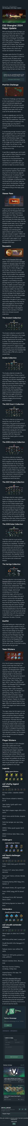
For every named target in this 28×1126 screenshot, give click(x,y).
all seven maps (14, 264)
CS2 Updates (12, 6)
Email (15, 1040)
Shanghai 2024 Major (14, 79)
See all (22, 1065)
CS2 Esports (6, 1030)
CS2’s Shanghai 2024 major (13, 978)
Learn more (14, 1121)
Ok (14, 1123)
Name (6, 1040)
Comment (7, 1044)
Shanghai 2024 (6, 581)
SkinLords (5, 6)
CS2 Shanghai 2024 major (15, 259)
